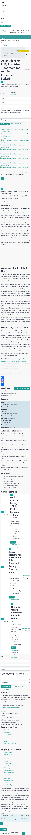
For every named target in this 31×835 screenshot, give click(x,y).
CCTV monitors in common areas (11, 483)
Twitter (11, 815)
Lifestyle (3, 11)
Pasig (5, 783)
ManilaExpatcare (16, 544)
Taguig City (7, 778)
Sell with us (4, 15)
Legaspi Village (8, 752)
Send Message (5, 124)
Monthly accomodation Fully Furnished (16, 361)
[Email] (15, 382)
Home (2, 2)
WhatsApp (5, 127)
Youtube (21, 817)
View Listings (12, 94)
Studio (5, 737)
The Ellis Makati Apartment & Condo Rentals (16, 612)
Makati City (7, 776)
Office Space (7, 734)
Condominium (7, 730)
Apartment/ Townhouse (10, 743)
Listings (3, 6)
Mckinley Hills (7, 761)
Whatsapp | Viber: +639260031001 (19, 30)
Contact (3, 22)
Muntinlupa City (8, 785)
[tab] (2, 178)
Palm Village (7, 768)
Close (9, 830)
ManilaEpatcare (16, 650)
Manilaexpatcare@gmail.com (17, 32)
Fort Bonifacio (7, 757)
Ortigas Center (8, 763)
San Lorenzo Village (9, 770)
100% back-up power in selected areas (13, 477)
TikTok (16, 815)
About (3, 18)
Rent (2, 82)
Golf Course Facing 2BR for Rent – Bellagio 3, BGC (14, 506)
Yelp (16, 817)
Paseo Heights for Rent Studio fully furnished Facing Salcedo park (15, 562)
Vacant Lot (6, 741)
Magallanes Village (9, 772)
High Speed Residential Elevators (11, 488)
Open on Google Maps (22, 388)
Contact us (4, 711)
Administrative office (8, 481)
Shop (5, 746)
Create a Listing (5, 26)
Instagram (5, 817)
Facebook (5, 815)
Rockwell (6, 766)
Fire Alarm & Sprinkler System (10, 486)
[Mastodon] (15, 380)
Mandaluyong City (8, 780)
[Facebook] (15, 377)
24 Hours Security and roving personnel (13, 479)
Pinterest (11, 817)
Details (13, 542)
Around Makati (8, 759)
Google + (21, 815)
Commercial (7, 732)
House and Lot (8, 739)
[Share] (15, 384)
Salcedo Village (8, 754)
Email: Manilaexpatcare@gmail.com (11, 707)
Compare (3, 829)
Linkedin (28, 815)
